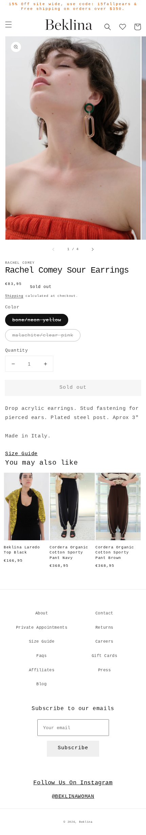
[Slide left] (53, 249)
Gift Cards (104, 656)
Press (104, 670)
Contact (104, 613)
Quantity (16, 350)
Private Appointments (42, 627)
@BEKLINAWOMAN (73, 797)
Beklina (86, 822)
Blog (41, 684)
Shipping (14, 296)
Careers (104, 641)
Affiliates (42, 670)
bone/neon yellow (36, 320)
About (41, 613)
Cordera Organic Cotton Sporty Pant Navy (69, 552)
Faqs (41, 656)
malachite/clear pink (42, 335)
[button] (8, 24)
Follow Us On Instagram (72, 783)
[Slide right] (92, 249)
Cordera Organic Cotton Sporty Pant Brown (114, 552)
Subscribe (73, 748)
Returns (104, 627)
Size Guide (21, 454)
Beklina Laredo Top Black (22, 550)
